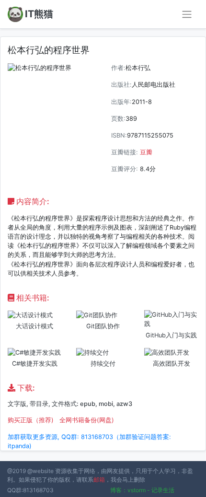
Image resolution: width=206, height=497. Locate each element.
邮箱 (99, 479)
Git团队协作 (103, 326)
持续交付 (103, 363)
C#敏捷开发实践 (34, 363)
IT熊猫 (39, 14)
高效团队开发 (171, 363)
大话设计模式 (34, 326)
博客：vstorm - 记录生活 (142, 490)
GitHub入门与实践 (171, 335)
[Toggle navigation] (186, 14)
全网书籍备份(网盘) (86, 420)
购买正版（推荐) (31, 420)
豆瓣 (146, 152)
